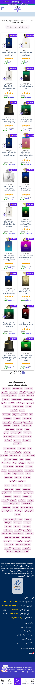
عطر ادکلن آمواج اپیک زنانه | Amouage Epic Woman (26, 121)
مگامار (4, 403)
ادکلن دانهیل (19, 544)
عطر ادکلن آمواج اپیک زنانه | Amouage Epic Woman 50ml (9, 324)
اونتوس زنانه (27, 433)
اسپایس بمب (6, 507)
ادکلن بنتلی (8, 526)
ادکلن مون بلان (29, 511)
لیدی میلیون (7, 496)
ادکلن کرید (19, 429)
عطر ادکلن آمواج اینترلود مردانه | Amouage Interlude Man (9, 54)
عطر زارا (4, 470)
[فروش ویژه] (17, 681)
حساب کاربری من (26, 627)
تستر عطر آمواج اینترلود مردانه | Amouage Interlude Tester (26, 188)
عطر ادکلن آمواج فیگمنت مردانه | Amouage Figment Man (9, 258)
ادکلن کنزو (8, 548)
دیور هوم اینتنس (16, 399)
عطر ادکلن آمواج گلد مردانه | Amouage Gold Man (26, 291)
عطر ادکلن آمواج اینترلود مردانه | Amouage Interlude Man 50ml (9, 154)
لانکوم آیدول (8, 440)
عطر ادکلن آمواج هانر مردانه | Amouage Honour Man (26, 54)
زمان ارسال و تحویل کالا (24, 635)
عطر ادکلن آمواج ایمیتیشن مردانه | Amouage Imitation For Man (26, 154)
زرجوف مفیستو (6, 463)
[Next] (12, 372)
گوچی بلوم (5, 500)
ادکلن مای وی (7, 541)
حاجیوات (18, 489)
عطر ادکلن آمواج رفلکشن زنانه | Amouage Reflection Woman (9, 189)
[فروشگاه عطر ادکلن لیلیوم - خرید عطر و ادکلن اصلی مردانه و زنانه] (17, 8)
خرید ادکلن (28, 519)
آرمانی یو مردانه (18, 541)
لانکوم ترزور (17, 444)
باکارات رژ (16, 504)
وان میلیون (17, 496)
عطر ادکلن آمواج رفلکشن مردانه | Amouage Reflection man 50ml (9, 223)
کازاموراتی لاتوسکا (8, 466)
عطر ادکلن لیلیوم (27, 20)
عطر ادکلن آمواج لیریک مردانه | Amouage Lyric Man (26, 324)
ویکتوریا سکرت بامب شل (15, 470)
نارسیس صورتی (28, 493)
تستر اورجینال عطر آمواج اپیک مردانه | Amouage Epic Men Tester (26, 223)
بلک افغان (11, 403)
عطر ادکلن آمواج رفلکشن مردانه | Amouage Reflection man (9, 87)
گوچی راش (13, 500)
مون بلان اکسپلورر (7, 511)
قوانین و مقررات (26, 631)
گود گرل (6, 433)
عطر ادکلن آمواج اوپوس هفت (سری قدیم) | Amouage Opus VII (9, 121)
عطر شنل (28, 406)
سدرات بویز (21, 481)
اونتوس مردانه (10, 429)
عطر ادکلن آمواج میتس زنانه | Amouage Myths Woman (26, 257)
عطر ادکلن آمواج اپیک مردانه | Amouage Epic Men (26, 86)
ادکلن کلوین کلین (9, 519)
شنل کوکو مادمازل (18, 406)
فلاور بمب (15, 507)
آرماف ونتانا (4, 456)
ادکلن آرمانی (28, 541)
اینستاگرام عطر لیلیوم (24, 643)
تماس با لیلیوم (27, 639)
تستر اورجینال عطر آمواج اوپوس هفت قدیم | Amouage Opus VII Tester (9, 358)
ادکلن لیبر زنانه (26, 537)
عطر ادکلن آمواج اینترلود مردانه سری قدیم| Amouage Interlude (9, 291)
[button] (32, 8)
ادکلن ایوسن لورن (18, 534)
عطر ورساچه (6, 415)
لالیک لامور (4, 392)
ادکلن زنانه (19, 519)
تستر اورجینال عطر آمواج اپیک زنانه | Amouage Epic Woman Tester (26, 358)
